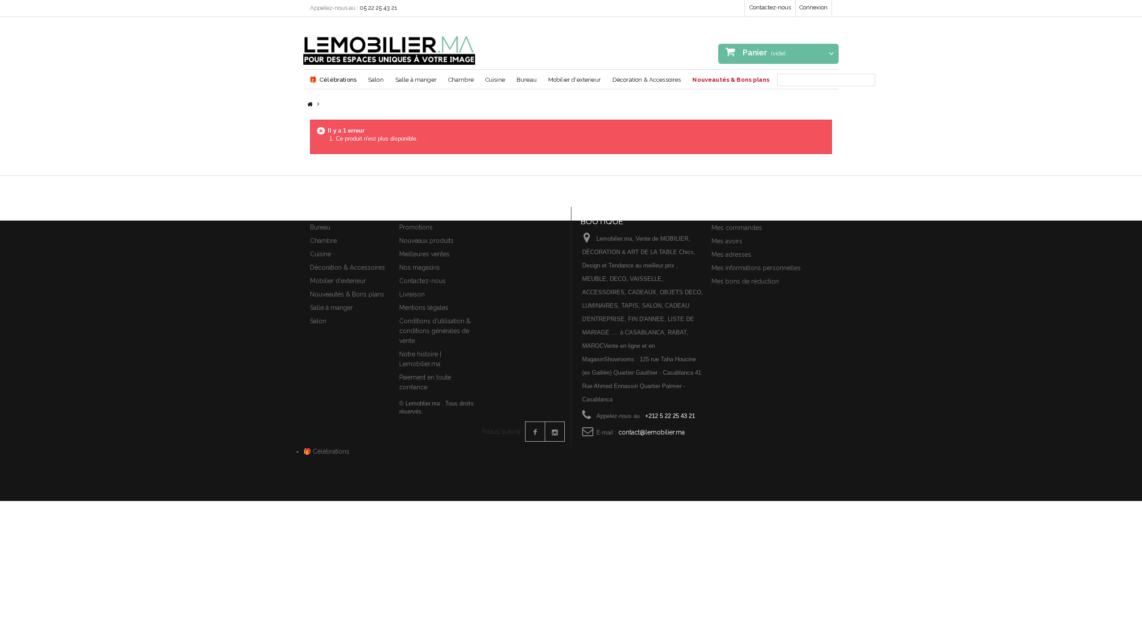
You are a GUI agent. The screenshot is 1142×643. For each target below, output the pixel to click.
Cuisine (495, 79)
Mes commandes (737, 227)
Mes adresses (731, 254)
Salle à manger (416, 79)
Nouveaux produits (426, 240)
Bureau (527, 79)
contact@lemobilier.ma (651, 432)
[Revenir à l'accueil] (310, 104)
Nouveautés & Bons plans (730, 79)
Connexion (813, 7)
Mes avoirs (727, 241)
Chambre (461, 79)
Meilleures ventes (424, 254)
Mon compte (733, 212)
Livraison (412, 294)
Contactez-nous (770, 7)
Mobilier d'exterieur (574, 79)
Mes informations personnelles (756, 267)
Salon (376, 79)
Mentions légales (423, 307)
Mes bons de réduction (745, 281)
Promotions (416, 227)
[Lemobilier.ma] (389, 44)
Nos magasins (419, 267)
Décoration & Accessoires (646, 79)
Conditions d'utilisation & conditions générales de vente (435, 330)
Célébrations (332, 79)
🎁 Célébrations (326, 451)
